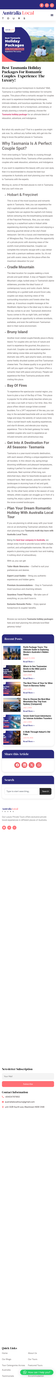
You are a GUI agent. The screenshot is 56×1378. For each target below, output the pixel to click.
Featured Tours (35, 1365)
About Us (32, 1353)
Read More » (29, 661)
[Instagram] (47, 5)
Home (5, 1353)
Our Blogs (6, 1359)
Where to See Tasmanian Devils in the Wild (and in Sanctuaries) (35, 669)
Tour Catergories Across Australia (13, 1367)
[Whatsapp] (52, 5)
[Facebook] (4, 828)
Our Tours (32, 1359)
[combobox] (22, 791)
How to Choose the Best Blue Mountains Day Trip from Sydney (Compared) (36, 701)
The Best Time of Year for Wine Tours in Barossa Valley (38, 684)
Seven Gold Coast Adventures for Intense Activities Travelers (37, 717)
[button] (52, 15)
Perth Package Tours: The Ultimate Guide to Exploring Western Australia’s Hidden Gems (36, 651)
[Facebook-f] (42, 5)
